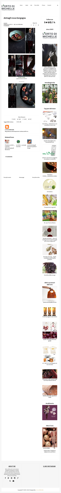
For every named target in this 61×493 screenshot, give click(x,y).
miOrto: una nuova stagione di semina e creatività (49, 158)
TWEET (19, 119)
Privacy (43, 5)
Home (21, 5)
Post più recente (7, 177)
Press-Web (36, 5)
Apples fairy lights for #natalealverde (50, 141)
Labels (26, 5)
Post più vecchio (36, 177)
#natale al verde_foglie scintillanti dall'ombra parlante (49, 258)
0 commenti (6, 25)
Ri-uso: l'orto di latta (49, 223)
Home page (21, 177)
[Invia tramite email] (17, 121)
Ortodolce (50, 191)
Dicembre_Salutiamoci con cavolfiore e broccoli (49, 124)
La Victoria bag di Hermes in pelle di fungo (31, 146)
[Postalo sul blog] (18, 121)
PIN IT (30, 119)
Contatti (49, 5)
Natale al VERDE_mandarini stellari (50, 175)
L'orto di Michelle (9, 129)
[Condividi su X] (19, 121)
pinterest (23, 81)
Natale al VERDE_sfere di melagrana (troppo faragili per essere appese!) (49, 240)
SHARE (14, 119)
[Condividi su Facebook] (20, 121)
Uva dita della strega (49, 275)
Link (31, 5)
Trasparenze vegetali (50, 207)
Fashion (5, 23)
